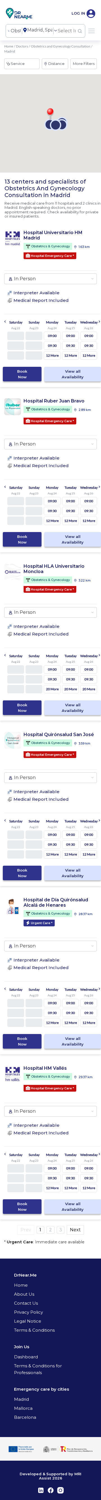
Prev (25, 1229)
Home (8, 46)
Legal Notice (27, 1321)
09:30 (52, 345)
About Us (24, 1294)
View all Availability (73, 374)
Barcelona (25, 1417)
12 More (52, 355)
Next (75, 1229)
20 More (52, 689)
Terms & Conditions (34, 1330)
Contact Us (26, 1303)
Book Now (22, 374)
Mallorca (23, 1408)
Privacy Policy (28, 1312)
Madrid (21, 1399)
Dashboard (26, 1356)
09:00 (52, 336)
